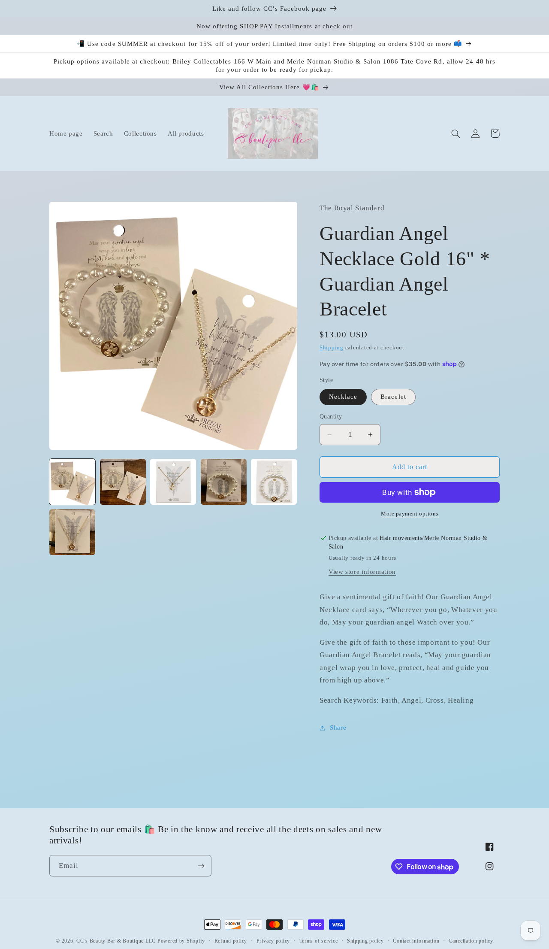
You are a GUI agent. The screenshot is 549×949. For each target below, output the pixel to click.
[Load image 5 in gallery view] (274, 482)
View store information (362, 571)
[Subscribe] (201, 865)
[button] (455, 133)
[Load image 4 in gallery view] (224, 482)
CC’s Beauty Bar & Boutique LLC (116, 940)
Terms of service (318, 940)
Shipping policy (365, 940)
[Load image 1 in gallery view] (72, 482)
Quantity (331, 416)
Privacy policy (273, 940)
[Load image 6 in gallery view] (72, 532)
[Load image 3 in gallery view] (173, 482)
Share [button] (338, 727)
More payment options (409, 514)
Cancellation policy (471, 940)
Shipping (332, 348)
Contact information (416, 940)
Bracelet (393, 396)
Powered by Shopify (181, 940)
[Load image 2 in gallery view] (123, 482)
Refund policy (230, 940)
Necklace (343, 396)
